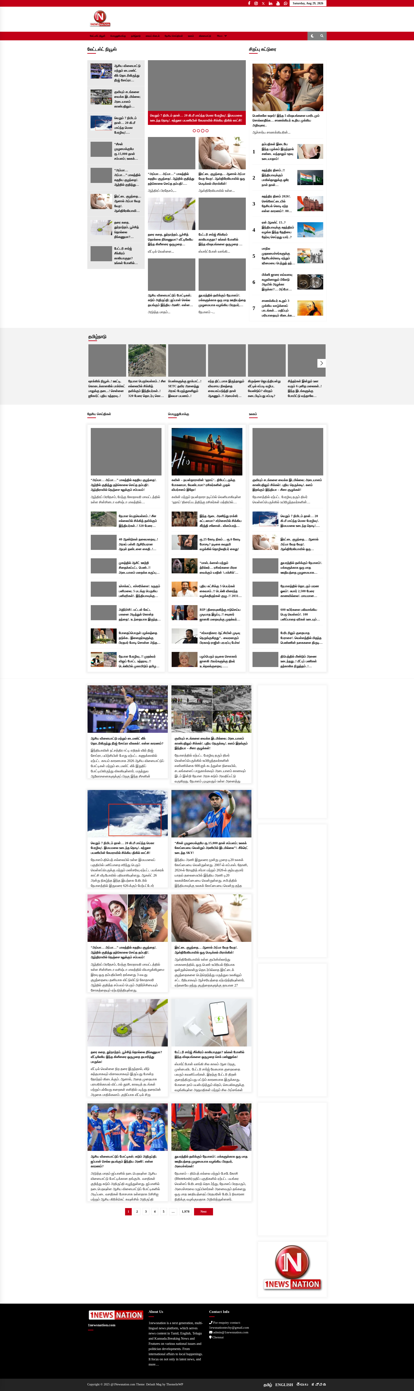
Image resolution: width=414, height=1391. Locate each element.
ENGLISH (284, 1385)
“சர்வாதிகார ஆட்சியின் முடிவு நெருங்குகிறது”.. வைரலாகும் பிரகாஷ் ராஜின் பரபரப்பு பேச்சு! (220, 637)
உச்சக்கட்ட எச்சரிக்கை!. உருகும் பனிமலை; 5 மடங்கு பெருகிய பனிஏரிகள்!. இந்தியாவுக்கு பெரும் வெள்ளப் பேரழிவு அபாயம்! (139, 591)
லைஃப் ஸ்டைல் (153, 36)
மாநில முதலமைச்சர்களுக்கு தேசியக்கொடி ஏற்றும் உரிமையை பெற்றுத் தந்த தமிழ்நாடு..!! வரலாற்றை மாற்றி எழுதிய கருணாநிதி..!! (278, 256)
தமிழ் (268, 1385)
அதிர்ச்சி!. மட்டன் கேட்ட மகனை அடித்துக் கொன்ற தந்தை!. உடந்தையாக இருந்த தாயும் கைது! (138, 615)
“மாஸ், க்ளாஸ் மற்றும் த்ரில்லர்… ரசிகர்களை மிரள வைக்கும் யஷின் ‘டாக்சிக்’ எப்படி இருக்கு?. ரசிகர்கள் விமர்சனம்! (218, 568)
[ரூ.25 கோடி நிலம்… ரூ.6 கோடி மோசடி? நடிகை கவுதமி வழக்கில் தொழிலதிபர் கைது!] (185, 542)
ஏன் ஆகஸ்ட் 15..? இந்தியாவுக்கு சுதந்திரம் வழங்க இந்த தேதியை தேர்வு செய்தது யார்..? (278, 230)
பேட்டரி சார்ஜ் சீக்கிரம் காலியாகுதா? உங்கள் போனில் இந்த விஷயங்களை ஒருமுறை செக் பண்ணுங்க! (127, 256)
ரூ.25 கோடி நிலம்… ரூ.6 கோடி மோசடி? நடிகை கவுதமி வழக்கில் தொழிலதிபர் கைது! (220, 544)
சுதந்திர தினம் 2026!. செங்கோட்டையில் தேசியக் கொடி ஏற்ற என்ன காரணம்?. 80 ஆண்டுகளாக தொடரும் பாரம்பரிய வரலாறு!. (277, 204)
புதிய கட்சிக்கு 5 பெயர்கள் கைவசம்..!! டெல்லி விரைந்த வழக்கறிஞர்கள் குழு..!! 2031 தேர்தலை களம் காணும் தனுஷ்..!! (219, 591)
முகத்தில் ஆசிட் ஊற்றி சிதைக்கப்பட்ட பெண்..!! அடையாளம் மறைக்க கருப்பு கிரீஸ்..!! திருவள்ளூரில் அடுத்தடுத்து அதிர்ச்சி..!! (137, 568)
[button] (312, 36)
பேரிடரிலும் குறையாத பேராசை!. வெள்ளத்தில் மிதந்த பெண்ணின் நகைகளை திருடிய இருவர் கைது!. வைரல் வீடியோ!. (301, 638)
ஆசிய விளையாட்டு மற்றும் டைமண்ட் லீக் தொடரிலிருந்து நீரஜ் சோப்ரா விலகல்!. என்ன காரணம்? (127, 73)
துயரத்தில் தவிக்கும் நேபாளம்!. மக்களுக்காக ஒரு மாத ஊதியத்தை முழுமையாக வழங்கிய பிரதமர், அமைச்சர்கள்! (222, 301)
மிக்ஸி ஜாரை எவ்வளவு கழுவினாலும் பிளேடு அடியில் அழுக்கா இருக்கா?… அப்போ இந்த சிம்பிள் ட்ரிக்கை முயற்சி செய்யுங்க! (277, 282)
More (220, 36)
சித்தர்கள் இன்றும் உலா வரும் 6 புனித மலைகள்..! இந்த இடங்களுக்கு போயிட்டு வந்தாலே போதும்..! (305, 388)
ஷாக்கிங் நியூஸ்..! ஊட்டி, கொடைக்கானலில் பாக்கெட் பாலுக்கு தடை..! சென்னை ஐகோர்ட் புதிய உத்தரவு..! (106, 388)
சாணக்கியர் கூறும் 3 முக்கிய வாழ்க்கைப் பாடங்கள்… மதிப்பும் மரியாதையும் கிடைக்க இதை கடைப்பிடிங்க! (277, 308)
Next (321, 363)
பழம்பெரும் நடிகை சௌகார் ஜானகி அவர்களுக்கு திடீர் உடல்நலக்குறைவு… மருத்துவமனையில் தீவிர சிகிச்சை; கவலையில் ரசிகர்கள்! (218, 662)
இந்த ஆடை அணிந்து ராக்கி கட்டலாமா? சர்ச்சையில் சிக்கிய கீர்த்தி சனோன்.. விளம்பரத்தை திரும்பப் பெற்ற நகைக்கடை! (221, 521)
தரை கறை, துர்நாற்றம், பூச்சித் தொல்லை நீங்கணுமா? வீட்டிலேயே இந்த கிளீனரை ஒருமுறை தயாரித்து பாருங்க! (127, 230)
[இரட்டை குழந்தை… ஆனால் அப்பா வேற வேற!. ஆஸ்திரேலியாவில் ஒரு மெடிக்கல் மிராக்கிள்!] (101, 201)
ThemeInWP (174, 1384)
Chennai (218, 1337)
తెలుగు (302, 1385)
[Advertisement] (292, 750)
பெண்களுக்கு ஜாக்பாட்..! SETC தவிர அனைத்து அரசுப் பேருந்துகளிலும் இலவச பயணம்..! (184, 388)
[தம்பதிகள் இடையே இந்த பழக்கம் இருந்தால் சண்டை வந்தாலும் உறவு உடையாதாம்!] (310, 151)
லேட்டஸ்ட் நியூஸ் (97, 36)
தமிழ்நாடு (136, 36)
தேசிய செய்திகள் (174, 36)
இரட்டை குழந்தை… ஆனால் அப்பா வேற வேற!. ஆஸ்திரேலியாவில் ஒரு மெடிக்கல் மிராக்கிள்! (127, 204)
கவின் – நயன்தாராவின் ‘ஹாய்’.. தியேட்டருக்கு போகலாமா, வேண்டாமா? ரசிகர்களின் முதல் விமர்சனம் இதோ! (203, 484)
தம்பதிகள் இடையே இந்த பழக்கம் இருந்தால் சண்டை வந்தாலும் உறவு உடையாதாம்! (278, 151)
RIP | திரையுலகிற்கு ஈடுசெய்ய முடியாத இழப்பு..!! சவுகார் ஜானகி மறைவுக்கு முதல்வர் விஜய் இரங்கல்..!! (220, 615)
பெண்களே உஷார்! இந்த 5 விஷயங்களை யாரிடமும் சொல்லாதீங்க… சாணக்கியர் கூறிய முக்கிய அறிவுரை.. (286, 120)
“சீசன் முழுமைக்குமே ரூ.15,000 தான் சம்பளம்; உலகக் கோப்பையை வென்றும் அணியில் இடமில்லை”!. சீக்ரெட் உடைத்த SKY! (127, 151)
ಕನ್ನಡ (319, 1385)
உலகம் (191, 36)
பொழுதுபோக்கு (118, 36)
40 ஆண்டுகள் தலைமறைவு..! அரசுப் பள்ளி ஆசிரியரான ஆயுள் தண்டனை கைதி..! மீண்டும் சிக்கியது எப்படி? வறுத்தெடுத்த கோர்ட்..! (138, 545)
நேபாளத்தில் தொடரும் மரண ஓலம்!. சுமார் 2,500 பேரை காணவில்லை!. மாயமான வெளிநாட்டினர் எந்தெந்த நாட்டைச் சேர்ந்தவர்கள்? (300, 591)
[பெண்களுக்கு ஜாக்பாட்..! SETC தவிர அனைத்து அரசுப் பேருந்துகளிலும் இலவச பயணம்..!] (187, 360)
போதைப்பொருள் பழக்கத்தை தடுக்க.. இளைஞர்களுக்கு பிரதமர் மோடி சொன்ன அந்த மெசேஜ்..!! (138, 638)
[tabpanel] (197, 92)
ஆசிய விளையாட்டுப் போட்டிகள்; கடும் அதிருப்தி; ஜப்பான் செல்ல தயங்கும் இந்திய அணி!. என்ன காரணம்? (169, 301)
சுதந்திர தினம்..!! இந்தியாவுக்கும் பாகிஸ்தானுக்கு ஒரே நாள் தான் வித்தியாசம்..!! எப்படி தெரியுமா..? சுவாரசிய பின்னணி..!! (276, 177)
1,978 (186, 1211)
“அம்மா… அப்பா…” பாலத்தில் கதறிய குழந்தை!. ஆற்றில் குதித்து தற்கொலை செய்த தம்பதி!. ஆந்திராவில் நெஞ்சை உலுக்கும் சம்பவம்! (127, 177)
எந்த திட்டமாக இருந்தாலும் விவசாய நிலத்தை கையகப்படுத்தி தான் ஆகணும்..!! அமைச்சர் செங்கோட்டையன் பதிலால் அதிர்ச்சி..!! (226, 388)
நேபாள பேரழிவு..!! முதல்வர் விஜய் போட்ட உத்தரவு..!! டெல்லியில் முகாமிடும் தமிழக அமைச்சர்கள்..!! (138, 662)
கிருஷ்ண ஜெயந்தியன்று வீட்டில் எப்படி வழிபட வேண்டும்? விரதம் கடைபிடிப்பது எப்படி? (264, 388)
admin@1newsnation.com (230, 1332)
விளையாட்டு (205, 36)
